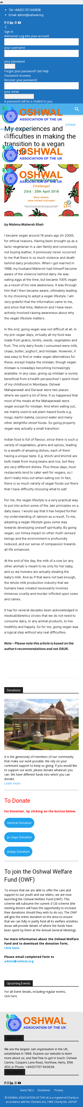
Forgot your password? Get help (26, 71)
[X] (18, 669)
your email (11, 92)
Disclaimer (44, 1090)
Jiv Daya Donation (19, 837)
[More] (67, 669)
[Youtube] (19, 23)
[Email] (47, 669)
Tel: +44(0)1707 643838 (25, 10)
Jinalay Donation (18, 852)
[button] (7, 137)
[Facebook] (5, 23)
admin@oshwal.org (19, 961)
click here (10, 996)
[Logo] (32, 164)
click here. (12, 948)
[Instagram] (8, 23)
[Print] (57, 669)
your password (14, 61)
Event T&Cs (27, 1090)
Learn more (12, 783)
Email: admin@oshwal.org (26, 15)
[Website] (16, 23)
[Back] (5, 27)
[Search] (77, 109)
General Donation (19, 823)
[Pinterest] (28, 669)
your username (14, 48)
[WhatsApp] (38, 669)
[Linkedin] (12, 23)
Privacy (58, 1090)
